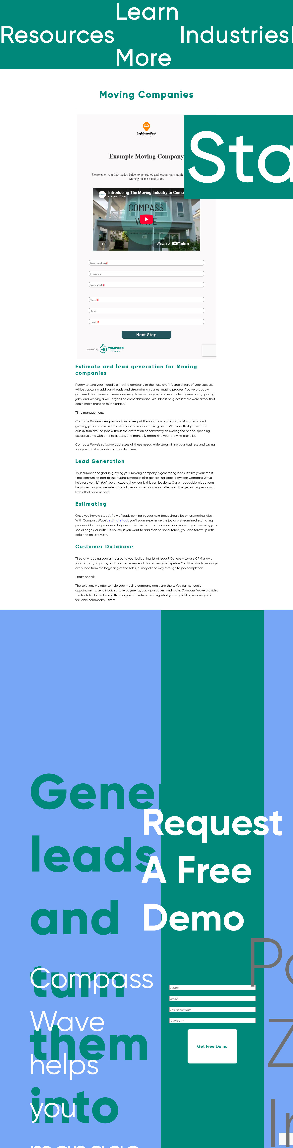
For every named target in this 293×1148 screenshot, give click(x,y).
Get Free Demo (212, 1046)
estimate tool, (119, 520)
